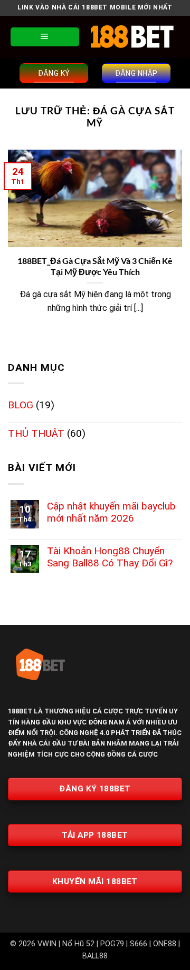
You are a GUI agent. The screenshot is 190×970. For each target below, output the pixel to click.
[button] (45, 36)
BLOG (20, 405)
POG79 (112, 943)
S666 (138, 943)
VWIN (46, 943)
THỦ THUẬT (36, 433)
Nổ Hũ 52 (78, 943)
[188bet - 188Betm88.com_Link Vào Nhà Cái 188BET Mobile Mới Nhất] (132, 36)
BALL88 (95, 956)
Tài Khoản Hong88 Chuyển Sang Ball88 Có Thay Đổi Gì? (110, 557)
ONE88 (164, 943)
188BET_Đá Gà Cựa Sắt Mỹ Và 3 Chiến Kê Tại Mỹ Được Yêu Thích (95, 266)
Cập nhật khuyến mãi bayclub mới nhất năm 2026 (111, 512)
